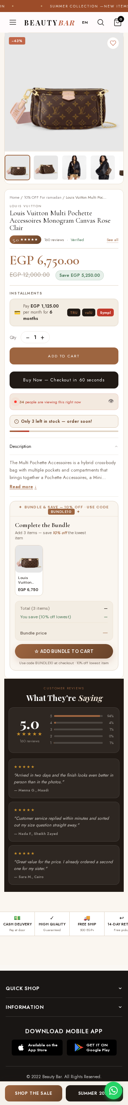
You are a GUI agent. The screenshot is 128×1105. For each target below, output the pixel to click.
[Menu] (13, 22)
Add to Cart (64, 356)
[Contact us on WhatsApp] (113, 1090)
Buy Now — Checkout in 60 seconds (64, 380)
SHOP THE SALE (33, 1093)
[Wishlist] (113, 43)
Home (15, 197)
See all (112, 239)
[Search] (101, 22)
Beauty (49, 22)
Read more (21, 487)
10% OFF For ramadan (43, 197)
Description (20, 446)
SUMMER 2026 (94, 1093)
